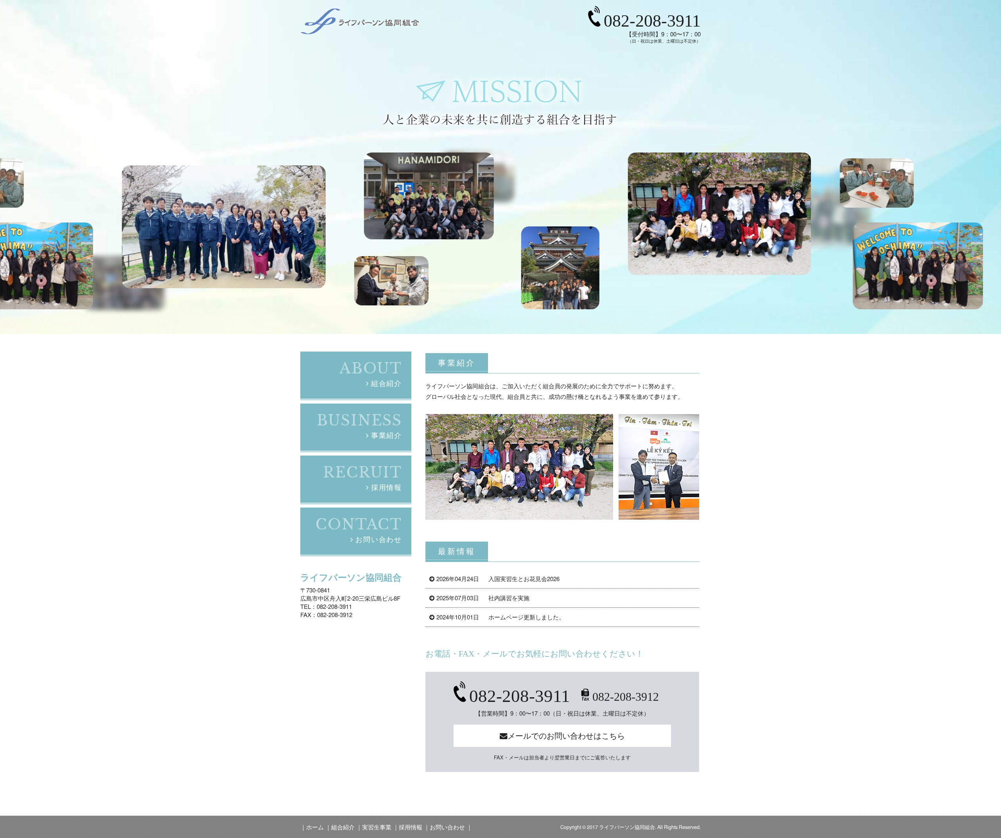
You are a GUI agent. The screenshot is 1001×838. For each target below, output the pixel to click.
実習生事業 (376, 827)
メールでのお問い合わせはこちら (566, 735)
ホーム (315, 827)
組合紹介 (343, 827)
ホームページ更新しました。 (500, 617)
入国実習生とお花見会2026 (498, 578)
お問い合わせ (447, 827)
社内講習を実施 (482, 598)
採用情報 (410, 827)
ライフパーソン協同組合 (627, 827)
